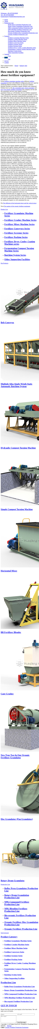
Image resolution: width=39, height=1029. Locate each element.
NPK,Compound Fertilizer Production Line (20, 28)
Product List (4, 209)
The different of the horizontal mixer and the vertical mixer (19, 203)
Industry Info (23, 65)
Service (6, 61)
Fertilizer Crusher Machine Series (17, 39)
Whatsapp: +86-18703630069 (9, 13)
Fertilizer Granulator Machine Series (18, 38)
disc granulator (16, 88)
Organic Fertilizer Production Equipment (16, 1027)
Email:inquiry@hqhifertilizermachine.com (13, 16)
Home (6, 19)
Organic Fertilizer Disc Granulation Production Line (23, 33)
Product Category (9, 937)
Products (6, 36)
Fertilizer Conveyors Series (15, 43)
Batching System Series (14, 51)
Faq (9, 59)
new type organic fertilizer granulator (11, 89)
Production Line (9, 23)
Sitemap (9, 1026)
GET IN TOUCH (9, 1005)
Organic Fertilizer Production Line (18, 34)
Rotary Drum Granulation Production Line (20, 26)
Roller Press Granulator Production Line (19, 24)
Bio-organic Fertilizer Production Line (19, 31)
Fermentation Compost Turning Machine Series (21, 49)
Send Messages (21, 1022)
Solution (6, 54)
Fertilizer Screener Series (15, 44)
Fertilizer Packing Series (15, 46)
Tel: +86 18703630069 (7, 15)
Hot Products (4, 263)
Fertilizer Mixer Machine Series (17, 41)
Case (9, 56)
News (6, 57)
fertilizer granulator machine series (14, 81)
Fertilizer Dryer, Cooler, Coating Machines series (22, 47)
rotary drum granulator (27, 88)
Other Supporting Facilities (15, 52)
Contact (6, 62)
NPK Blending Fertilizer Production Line (20, 29)
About (6, 21)
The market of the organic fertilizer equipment (17, 206)
